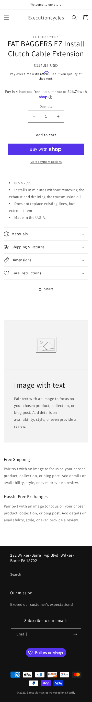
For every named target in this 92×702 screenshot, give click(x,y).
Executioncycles (38, 692)
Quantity (46, 106)
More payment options (46, 162)
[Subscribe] (75, 634)
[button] (6, 17)
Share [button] (49, 289)
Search (15, 574)
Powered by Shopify (62, 692)
